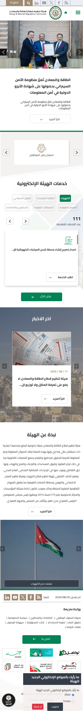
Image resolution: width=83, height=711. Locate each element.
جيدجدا (66, 701)
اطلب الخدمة (65, 277)
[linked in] (6, 598)
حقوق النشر (74, 622)
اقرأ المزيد (54, 119)
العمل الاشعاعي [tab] (22, 198)
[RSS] (66, 3)
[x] (51, 3)
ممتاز (67, 694)
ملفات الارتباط (74, 627)
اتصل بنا (46, 638)
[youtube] (44, 3)
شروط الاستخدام (56, 622)
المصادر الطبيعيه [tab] (68, 207)
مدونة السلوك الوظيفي (68, 617)
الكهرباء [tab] (65, 198)
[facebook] (58, 3)
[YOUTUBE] (14, 598)
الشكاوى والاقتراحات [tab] (17, 207)
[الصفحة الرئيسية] (65, 12)
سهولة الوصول (15, 622)
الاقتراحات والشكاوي (41, 617)
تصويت (55, 706)
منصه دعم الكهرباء (41, 583)
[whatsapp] (36, 3)
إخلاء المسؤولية (35, 622)
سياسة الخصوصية (17, 617)
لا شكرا (38, 706)
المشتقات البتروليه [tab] (43, 207)
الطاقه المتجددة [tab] (46, 198)
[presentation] (77, 152)
